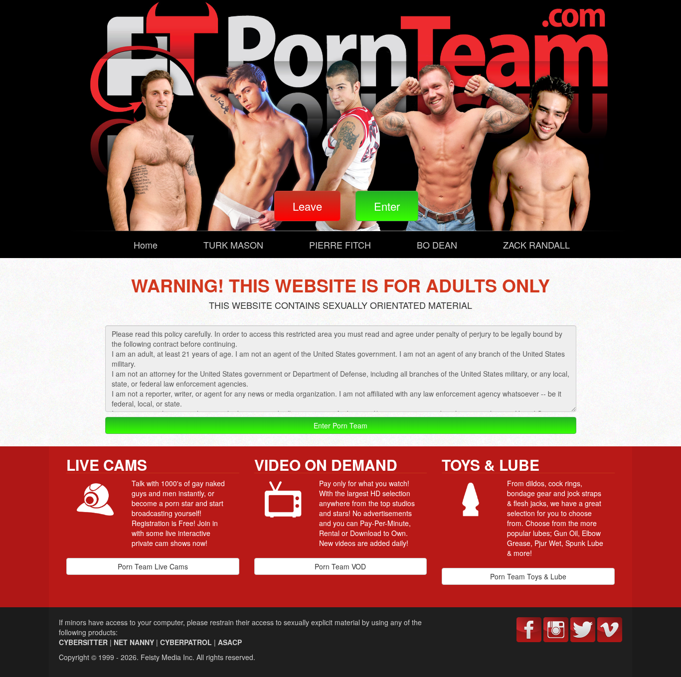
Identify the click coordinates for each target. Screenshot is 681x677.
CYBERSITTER (83, 642)
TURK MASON (233, 244)
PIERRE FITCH (340, 244)
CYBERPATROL (186, 642)
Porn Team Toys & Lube (528, 576)
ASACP (230, 642)
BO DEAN (437, 244)
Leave (307, 206)
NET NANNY (134, 642)
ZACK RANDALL (536, 244)
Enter (387, 206)
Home (146, 244)
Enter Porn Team (340, 425)
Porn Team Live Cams (153, 566)
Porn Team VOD (340, 566)
